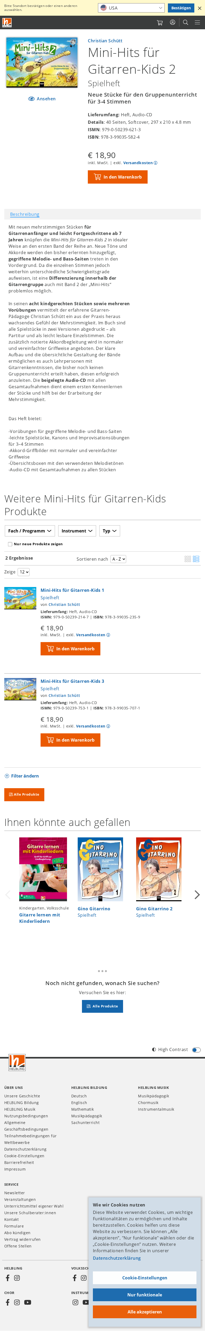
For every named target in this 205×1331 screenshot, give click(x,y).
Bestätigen (181, 7)
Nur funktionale (144, 1295)
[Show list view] (196, 559)
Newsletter (14, 1192)
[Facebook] (7, 1278)
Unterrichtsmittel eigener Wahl (34, 1206)
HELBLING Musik (20, 1109)
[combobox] (131, 8)
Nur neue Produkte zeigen (38, 544)
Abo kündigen (17, 1232)
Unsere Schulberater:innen (30, 1212)
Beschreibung (25, 214)
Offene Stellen (18, 1246)
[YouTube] (28, 1302)
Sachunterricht (85, 1122)
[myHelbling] (172, 22)
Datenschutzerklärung (117, 1258)
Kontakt (11, 1219)
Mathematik (82, 1109)
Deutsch (79, 1095)
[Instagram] (17, 1278)
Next (196, 893)
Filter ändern (25, 776)
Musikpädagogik (86, 1115)
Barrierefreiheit (19, 1162)
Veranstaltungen (20, 1199)
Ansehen (46, 99)
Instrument (74, 531)
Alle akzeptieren (145, 1312)
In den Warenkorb (123, 177)
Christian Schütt (105, 41)
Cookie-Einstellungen (144, 1278)
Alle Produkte (26, 794)
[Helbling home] (17, 1062)
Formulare (14, 1226)
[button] (200, 8)
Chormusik (148, 1102)
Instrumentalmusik (156, 1109)
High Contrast (173, 1049)
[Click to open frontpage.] (7, 22)
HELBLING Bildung (21, 1102)
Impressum (15, 1169)
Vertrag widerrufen (22, 1239)
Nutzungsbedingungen (26, 1115)
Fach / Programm (26, 531)
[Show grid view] (187, 559)
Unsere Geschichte (22, 1095)
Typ (106, 531)
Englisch (79, 1102)
